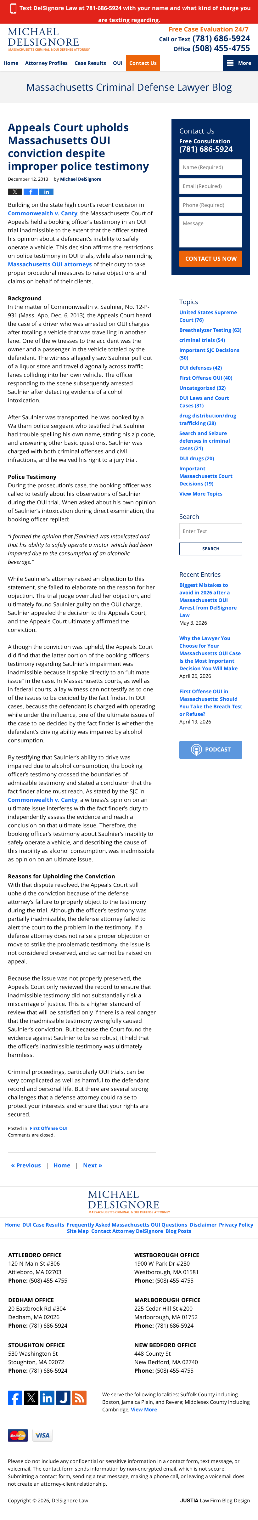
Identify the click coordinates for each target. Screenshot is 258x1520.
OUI (117, 63)
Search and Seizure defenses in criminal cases (204, 441)
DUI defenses (200, 367)
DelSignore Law (70, 1500)
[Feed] (79, 1398)
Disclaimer (203, 1225)
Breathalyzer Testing (210, 329)
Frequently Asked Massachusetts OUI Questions (127, 1225)
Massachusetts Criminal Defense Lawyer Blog (49, 39)
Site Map (78, 1231)
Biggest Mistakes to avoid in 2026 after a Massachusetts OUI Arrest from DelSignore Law (208, 600)
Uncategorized (202, 387)
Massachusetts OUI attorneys (50, 264)
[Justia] (63, 1398)
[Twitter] (31, 1398)
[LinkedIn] (47, 1398)
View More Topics (200, 493)
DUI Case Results (43, 1225)
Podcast (218, 749)
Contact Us (143, 63)
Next (92, 1165)
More (244, 63)
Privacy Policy (236, 1225)
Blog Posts (178, 1231)
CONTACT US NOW (211, 258)
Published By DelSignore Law (204, 39)
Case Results (90, 63)
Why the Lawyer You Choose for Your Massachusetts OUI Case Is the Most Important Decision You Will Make (210, 653)
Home (10, 63)
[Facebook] (15, 1398)
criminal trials (202, 340)
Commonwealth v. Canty (42, 213)
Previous (26, 1165)
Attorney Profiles (46, 63)
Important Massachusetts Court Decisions (206, 476)
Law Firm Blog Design (215, 1500)
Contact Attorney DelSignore (127, 1231)
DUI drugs (196, 458)
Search (211, 549)
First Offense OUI (49, 1128)
